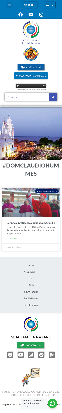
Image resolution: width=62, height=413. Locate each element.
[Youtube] (21, 355)
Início (31, 265)
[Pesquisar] (53, 97)
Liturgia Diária (31, 291)
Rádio (31, 285)
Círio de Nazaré (31, 305)
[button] (9, 5)
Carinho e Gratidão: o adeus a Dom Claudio (31, 222)
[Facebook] (10, 355)
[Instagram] (31, 355)
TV (31, 278)
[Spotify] (41, 355)
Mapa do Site (8, 404)
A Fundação (29, 272)
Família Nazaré (31, 298)
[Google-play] (52, 355)
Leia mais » (12, 238)
